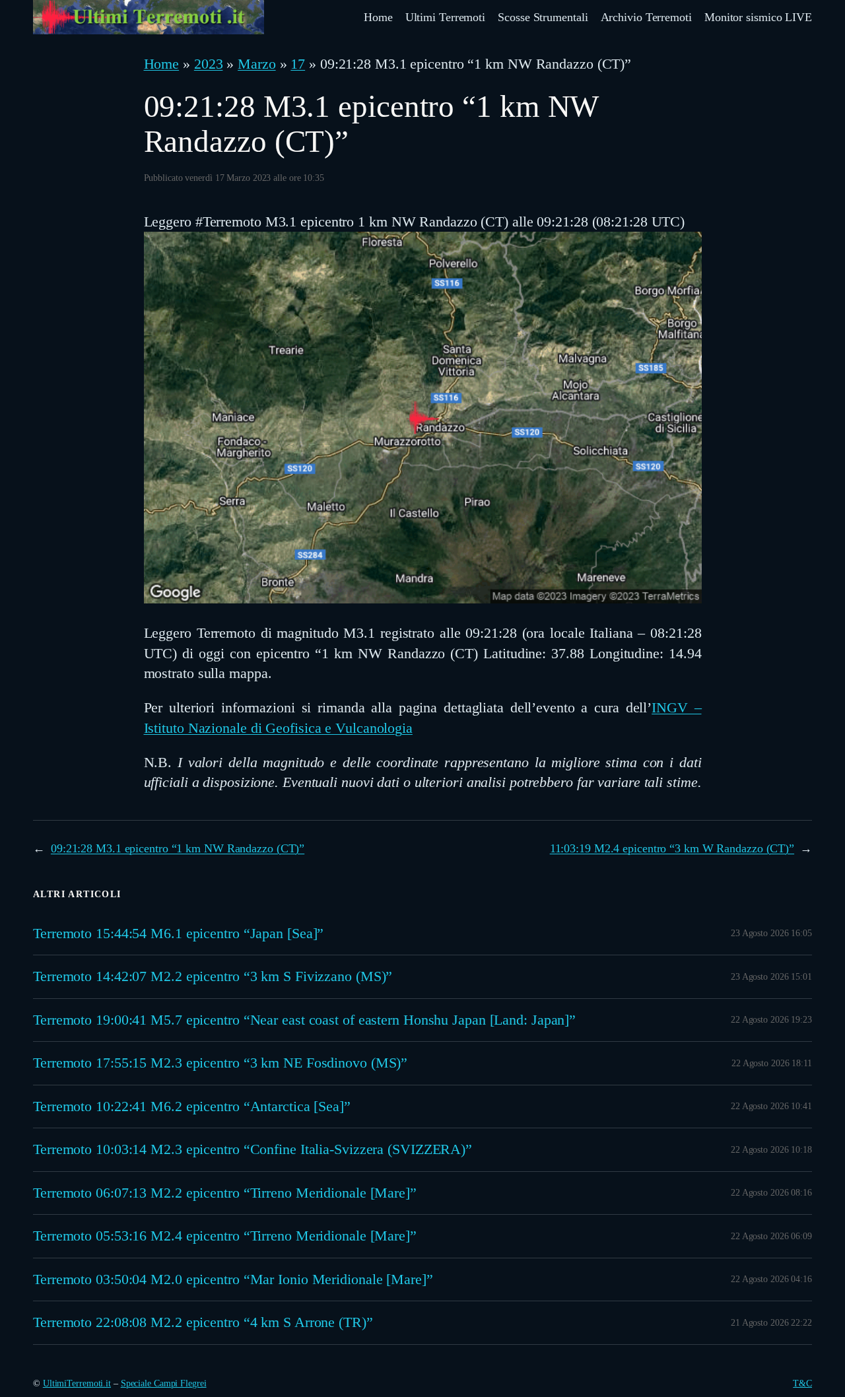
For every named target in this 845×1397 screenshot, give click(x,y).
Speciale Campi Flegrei (164, 1383)
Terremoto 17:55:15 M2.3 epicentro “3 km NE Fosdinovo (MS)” (220, 1063)
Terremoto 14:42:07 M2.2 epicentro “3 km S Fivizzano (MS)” (212, 976)
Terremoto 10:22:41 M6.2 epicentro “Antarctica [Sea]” (192, 1106)
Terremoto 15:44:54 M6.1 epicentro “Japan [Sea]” (178, 933)
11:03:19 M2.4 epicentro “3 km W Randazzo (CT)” (672, 848)
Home (162, 64)
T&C (802, 1383)
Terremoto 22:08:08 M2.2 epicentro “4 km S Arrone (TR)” (203, 1322)
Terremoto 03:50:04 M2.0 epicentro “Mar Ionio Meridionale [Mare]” (233, 1279)
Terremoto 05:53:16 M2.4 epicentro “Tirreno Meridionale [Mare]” (225, 1236)
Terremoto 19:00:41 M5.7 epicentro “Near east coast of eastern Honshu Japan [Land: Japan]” (304, 1020)
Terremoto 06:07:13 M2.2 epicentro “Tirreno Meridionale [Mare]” (225, 1193)
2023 (208, 64)
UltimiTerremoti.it (77, 1383)
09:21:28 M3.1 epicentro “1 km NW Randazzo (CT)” (177, 848)
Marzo (257, 64)
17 (297, 64)
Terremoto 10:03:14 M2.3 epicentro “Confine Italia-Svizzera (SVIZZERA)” (252, 1149)
